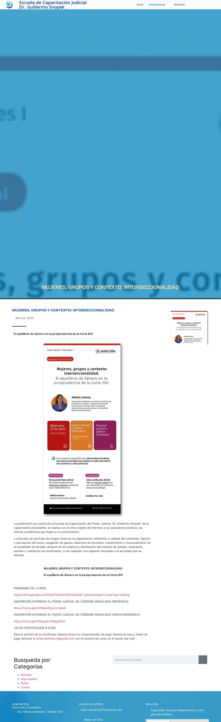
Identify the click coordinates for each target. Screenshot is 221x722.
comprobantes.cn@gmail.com (54, 638)
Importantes (29, 679)
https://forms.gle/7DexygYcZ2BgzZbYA (39, 621)
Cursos (25, 687)
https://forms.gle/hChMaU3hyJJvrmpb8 (40, 608)
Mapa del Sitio (93, 719)
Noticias (26, 675)
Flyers (24, 683)
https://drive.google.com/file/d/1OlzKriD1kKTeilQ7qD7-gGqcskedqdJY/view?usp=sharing (72, 594)
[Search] (203, 659)
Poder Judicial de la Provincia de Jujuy (101, 709)
